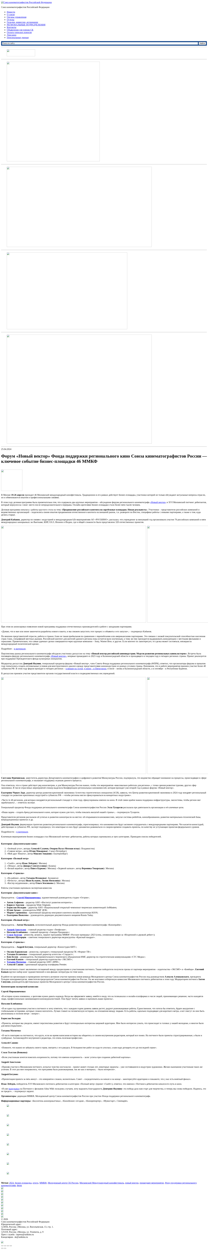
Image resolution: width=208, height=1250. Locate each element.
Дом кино (11, 35)
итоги (35, 1183)
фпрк (19, 1185)
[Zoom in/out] (11, 1245)
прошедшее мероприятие (152, 1183)
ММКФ (43, 1183)
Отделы (10, 19)
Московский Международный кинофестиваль (102, 1183)
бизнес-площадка (23, 1183)
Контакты (11, 27)
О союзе (11, 14)
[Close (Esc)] (2, 1245)
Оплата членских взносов (19, 32)
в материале (20, 649)
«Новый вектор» (158, 502)
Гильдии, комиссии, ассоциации (22, 22)
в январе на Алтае (74, 668)
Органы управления (16, 17)
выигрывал (14, 1089)
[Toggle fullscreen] (8, 1245)
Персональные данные (18, 37)
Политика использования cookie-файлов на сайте (25, 1239)
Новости (11, 12)
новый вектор (132, 1183)
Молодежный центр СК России (63, 1183)
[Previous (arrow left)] (2, 1248)
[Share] (5, 1245)
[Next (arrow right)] (5, 1248)
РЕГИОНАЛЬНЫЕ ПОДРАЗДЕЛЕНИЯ (26, 25)
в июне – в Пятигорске (95, 668)
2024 (11, 1183)
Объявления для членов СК (20, 30)
